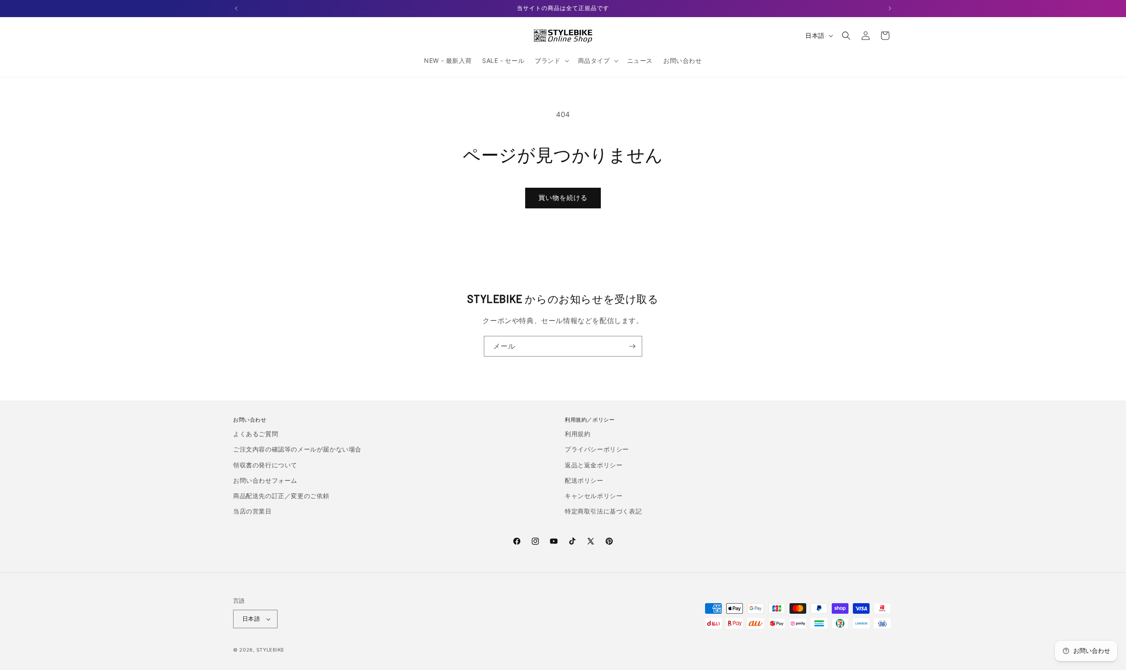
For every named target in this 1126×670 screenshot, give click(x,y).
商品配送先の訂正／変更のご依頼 (281, 495)
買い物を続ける (563, 197)
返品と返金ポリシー (593, 465)
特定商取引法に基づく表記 (603, 511)
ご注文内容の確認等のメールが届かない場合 (297, 449)
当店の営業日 (252, 511)
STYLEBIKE (270, 650)
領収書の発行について (265, 465)
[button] (551, 60)
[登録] (632, 346)
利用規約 (577, 433)
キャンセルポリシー (593, 495)
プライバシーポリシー (597, 449)
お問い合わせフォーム (265, 480)
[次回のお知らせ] (889, 8)
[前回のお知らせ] (236, 8)
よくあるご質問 (255, 433)
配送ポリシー (584, 480)
